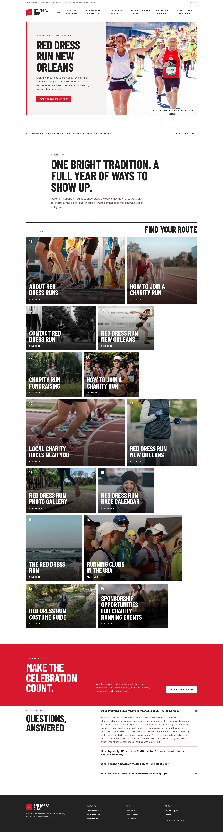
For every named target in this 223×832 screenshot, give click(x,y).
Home (59, 12)
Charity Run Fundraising (161, 12)
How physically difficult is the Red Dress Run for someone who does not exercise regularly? (149, 752)
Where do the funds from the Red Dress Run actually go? (149, 763)
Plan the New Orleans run (53, 99)
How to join (130, 810)
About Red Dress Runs (71, 12)
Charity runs (92, 818)
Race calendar (132, 815)
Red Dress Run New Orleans (140, 12)
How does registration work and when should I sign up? (149, 773)
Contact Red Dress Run (116, 12)
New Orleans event (95, 810)
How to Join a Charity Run (93, 12)
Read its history (186, 133)
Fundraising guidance (181, 689)
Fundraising (131, 818)
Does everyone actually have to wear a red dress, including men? (149, 710)
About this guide (171, 810)
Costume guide (93, 815)
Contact (192, 2)
